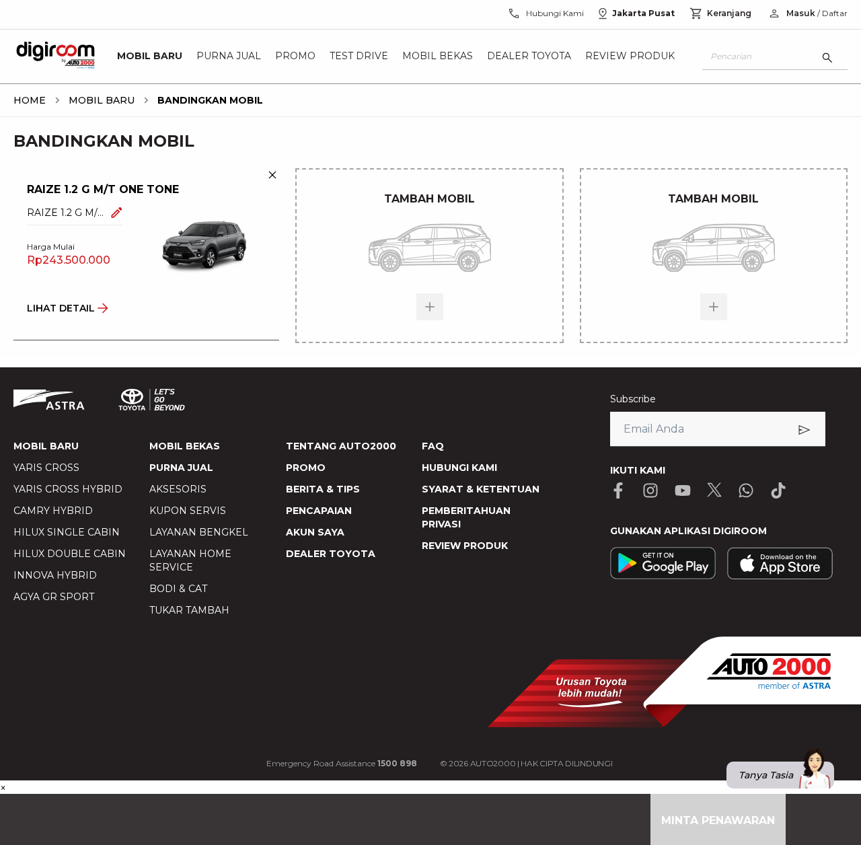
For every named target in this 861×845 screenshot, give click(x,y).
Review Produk (630, 56)
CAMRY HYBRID (53, 511)
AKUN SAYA (315, 532)
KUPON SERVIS (187, 511)
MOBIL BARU (46, 446)
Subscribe (633, 399)
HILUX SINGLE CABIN (66, 532)
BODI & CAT (178, 589)
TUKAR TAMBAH (189, 610)
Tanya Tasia (766, 775)
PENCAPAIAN (319, 511)
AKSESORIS (178, 489)
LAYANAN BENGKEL (198, 532)
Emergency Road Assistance (341, 763)
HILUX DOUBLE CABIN (69, 554)
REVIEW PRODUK (465, 546)
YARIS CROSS (46, 468)
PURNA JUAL (181, 468)
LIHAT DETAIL (61, 308)
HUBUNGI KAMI (459, 468)
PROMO (306, 468)
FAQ (433, 446)
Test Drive (359, 56)
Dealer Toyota (529, 56)
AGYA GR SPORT (53, 597)
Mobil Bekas (437, 56)
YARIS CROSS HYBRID (67, 489)
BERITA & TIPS (323, 489)
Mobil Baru (149, 56)
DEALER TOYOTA (330, 554)
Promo (295, 56)
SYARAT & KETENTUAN (480, 489)
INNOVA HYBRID (55, 575)
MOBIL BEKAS (184, 446)
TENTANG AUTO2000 (341, 446)
